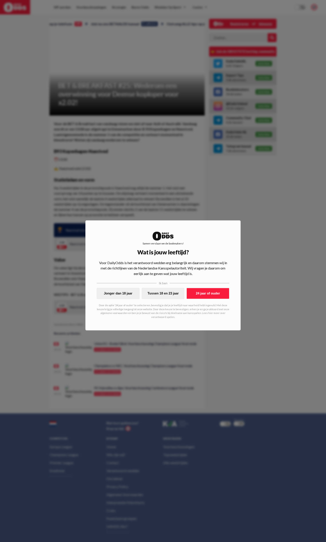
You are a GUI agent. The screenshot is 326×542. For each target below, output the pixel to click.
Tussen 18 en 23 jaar (163, 293)
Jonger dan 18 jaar (118, 293)
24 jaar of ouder (208, 293)
